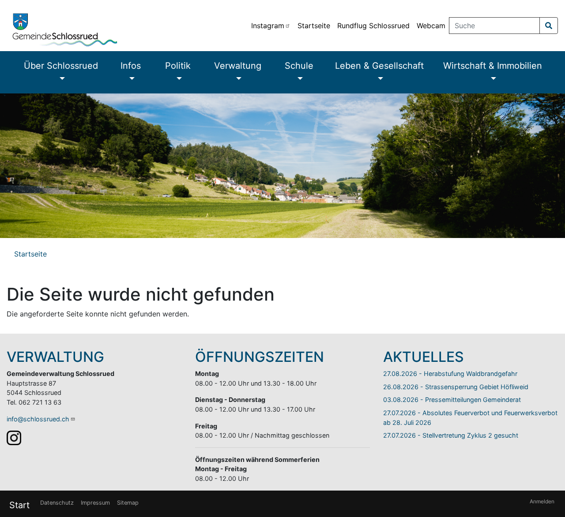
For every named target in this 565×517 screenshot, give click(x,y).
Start (19, 505)
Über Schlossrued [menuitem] (61, 65)
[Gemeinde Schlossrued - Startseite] (124, 26)
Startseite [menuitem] (314, 25)
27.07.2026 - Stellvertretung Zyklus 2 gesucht (450, 435)
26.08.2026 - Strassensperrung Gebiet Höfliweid (455, 387)
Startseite (30, 253)
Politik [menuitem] (178, 65)
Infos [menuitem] (131, 65)
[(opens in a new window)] (14, 437)
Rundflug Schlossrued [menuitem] (373, 25)
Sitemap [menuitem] (128, 502)
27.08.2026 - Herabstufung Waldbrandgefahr (450, 373)
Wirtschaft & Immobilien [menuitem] (492, 65)
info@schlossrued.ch (38, 419)
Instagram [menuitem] (267, 25)
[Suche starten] (548, 25)
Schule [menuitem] (299, 65)
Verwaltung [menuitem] (237, 65)
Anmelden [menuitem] (542, 501)
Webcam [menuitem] (431, 25)
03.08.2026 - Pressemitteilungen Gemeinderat (452, 399)
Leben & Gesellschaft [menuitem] (379, 65)
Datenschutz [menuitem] (57, 502)
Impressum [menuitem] (95, 502)
